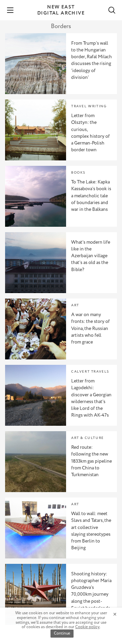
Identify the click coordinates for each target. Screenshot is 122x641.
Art (75, 305)
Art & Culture (87, 438)
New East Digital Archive (61, 10)
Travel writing (88, 106)
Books (78, 172)
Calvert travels (90, 371)
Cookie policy (87, 627)
